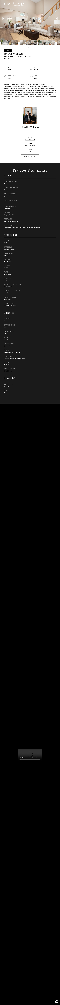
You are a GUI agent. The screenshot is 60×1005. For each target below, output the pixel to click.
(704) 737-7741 (30, 139)
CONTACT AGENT (30, 156)
